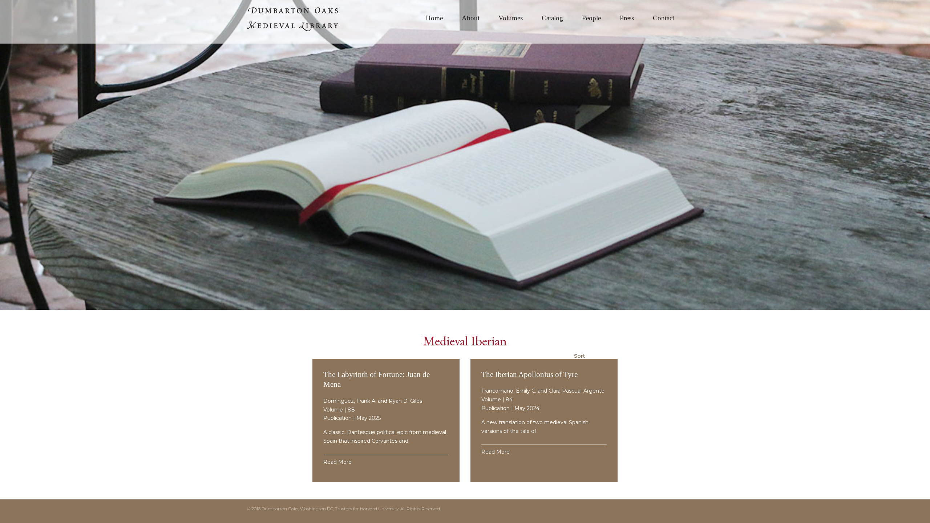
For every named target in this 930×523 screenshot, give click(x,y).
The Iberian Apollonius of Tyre (529, 374)
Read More (337, 462)
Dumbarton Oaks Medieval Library (301, 21)
